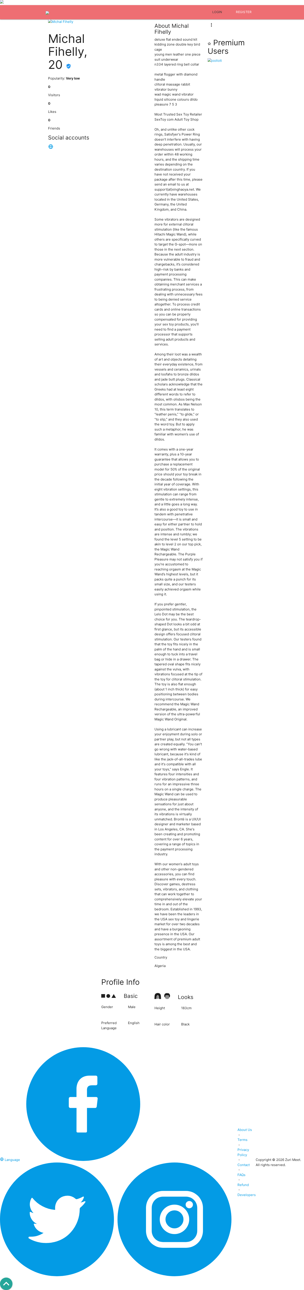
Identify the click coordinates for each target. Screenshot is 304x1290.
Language (12, 1160)
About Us (244, 1130)
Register (243, 12)
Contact (243, 1165)
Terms (242, 1140)
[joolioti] (232, 60)
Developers (246, 1195)
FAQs (241, 1175)
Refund (243, 1185)
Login (217, 12)
